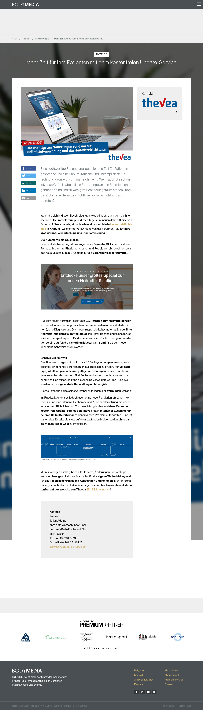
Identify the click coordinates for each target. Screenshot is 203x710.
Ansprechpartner (143, 679)
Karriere (138, 684)
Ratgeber (139, 670)
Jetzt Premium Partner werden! (101, 648)
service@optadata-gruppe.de (67, 546)
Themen (26, 38)
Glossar (169, 684)
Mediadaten (171, 670)
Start (15, 38)
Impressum (168, 705)
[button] (28, 168)
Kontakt (138, 675)
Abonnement (172, 675)
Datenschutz (184, 705)
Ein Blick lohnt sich (98, 489)
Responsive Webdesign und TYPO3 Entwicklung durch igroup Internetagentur (49, 705)
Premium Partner (174, 679)
